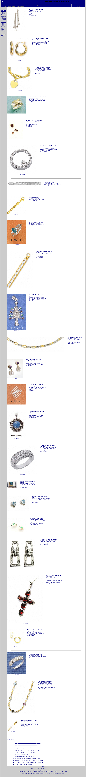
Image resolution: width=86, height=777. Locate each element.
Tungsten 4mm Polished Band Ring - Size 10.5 (25, 752)
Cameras (3, 12)
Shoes (45, 773)
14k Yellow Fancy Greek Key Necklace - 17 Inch (25, 764)
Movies (2, 29)
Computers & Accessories (33, 771)
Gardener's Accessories (3, 19)
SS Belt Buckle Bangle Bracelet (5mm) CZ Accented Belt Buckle (29, 760)
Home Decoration (3, 21)
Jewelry (33, 773)
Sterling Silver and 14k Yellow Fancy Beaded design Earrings (28, 743)
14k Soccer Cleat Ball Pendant (21, 754)
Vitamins (3, 35)
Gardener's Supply (49, 771)
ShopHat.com (44, 768)
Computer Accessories (3, 14)
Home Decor (42, 771)
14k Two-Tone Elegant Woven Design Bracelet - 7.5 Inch (27, 746)
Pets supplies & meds (3, 31)
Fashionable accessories (58, 773)
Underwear (3, 34)
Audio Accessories (23, 771)
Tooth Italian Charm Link (20, 748)
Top (43, 766)
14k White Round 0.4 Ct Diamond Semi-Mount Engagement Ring (29, 762)
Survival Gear (3, 27)
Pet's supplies (61, 771)
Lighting (29, 773)
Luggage (3, 25)
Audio (2, 36)
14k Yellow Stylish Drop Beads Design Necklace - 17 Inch (27, 758)
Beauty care (49, 773)
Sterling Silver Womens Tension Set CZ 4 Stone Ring (26, 745)
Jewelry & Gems (3, 24)
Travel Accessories (39, 773)
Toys (65, 771)
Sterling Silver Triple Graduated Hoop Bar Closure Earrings (27, 750)
